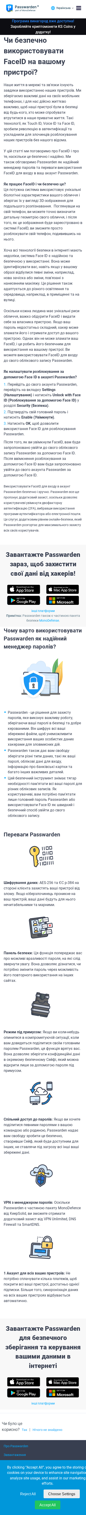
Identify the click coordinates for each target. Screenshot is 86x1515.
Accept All (47, 1505)
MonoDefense (49, 620)
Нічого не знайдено (47, 1430)
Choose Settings (61, 1494)
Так (24, 1430)
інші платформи (43, 611)
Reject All (28, 1494)
